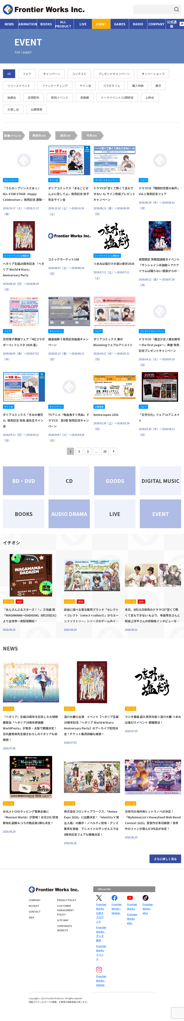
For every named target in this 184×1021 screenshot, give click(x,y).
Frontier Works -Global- (116, 909)
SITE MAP (62, 920)
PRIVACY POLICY (66, 900)
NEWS (9, 24)
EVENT (101, 24)
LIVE (82, 24)
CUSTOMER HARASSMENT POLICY (65, 910)
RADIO (138, 24)
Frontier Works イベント (101, 952)
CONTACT (35, 911)
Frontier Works (132, 906)
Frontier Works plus (132, 919)
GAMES (119, 24)
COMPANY (156, 24)
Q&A (31, 917)
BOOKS (46, 24)
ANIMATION (28, 24)
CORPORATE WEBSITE (64, 928)
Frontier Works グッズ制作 (101, 934)
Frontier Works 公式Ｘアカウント (101, 913)
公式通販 (172, 23)
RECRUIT (34, 906)
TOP (17, 52)
